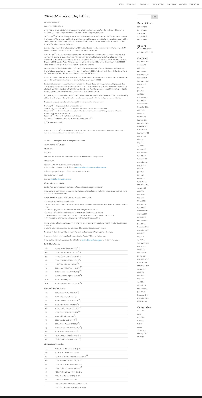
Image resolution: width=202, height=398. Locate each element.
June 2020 (140, 194)
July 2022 (140, 139)
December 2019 (142, 211)
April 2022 (140, 146)
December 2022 (142, 123)
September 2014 (143, 266)
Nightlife (140, 321)
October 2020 (142, 182)
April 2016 (140, 240)
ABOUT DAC (131, 4)
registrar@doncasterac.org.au (91, 240)
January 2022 (141, 156)
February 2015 (142, 253)
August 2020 (141, 188)
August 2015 (141, 246)
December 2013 (142, 295)
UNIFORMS (183, 4)
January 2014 (141, 292)
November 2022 (142, 126)
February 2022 (142, 152)
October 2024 (142, 78)
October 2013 (142, 301)
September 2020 (143, 185)
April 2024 (140, 94)
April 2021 (140, 178)
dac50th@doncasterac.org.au (61, 179)
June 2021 (140, 172)
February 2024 (142, 97)
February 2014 (142, 288)
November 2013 (142, 298)
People (139, 327)
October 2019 (142, 214)
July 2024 (140, 88)
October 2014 (142, 263)
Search (154, 17)
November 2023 (142, 107)
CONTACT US (194, 4)
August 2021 (141, 165)
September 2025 (143, 62)
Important (140, 317)
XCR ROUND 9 (142, 27)
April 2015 (140, 249)
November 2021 (142, 162)
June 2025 (140, 68)
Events (139, 314)
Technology (141, 330)
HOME (121, 4)
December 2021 (142, 159)
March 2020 (141, 201)
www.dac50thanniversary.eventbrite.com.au (90, 167)
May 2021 (140, 175)
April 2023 (140, 113)
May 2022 (140, 143)
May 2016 (140, 237)
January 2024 (141, 101)
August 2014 (141, 269)
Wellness (140, 337)
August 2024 (141, 84)
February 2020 (142, 204)
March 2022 (141, 149)
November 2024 (142, 75)
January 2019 (141, 224)
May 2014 (140, 279)
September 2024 (143, 81)
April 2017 (140, 233)
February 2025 (142, 71)
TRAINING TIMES (158, 4)
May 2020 (140, 198)
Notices (140, 324)
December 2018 (142, 227)
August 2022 (141, 136)
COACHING (144, 4)
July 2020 (140, 191)
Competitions (142, 311)
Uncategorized (142, 334)
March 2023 (141, 117)
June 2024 (140, 91)
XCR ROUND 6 (142, 37)
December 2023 (142, 104)
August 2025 (141, 65)
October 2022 (142, 130)
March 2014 (141, 285)
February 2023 (142, 120)
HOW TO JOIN (171, 4)
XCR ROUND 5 (142, 40)
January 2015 (141, 256)
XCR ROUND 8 (142, 30)
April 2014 (140, 282)
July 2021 (140, 168)
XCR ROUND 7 (142, 33)
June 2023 (140, 110)
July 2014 (140, 272)
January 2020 (141, 207)
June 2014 (140, 275)
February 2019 (142, 220)
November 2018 (142, 230)
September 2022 (143, 133)
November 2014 (142, 259)
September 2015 (143, 243)
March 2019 (141, 217)
